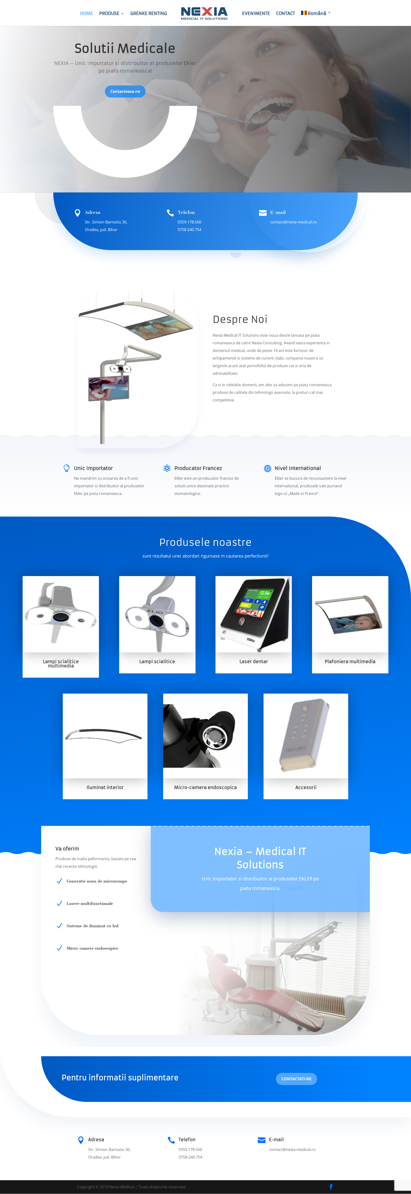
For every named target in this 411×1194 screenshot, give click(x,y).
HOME (86, 14)
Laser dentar (254, 661)
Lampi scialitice (157, 661)
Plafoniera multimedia (350, 661)
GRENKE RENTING (148, 14)
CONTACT (285, 14)
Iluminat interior (105, 787)
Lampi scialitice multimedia (61, 664)
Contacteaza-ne (125, 91)
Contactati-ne (296, 1078)
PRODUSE (109, 14)
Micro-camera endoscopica (205, 787)
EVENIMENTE (256, 14)
